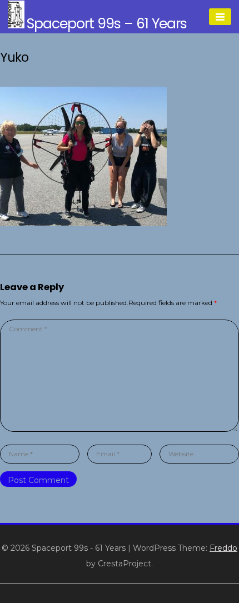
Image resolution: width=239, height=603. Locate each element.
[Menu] (220, 16)
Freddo (223, 548)
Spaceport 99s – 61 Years (107, 23)
